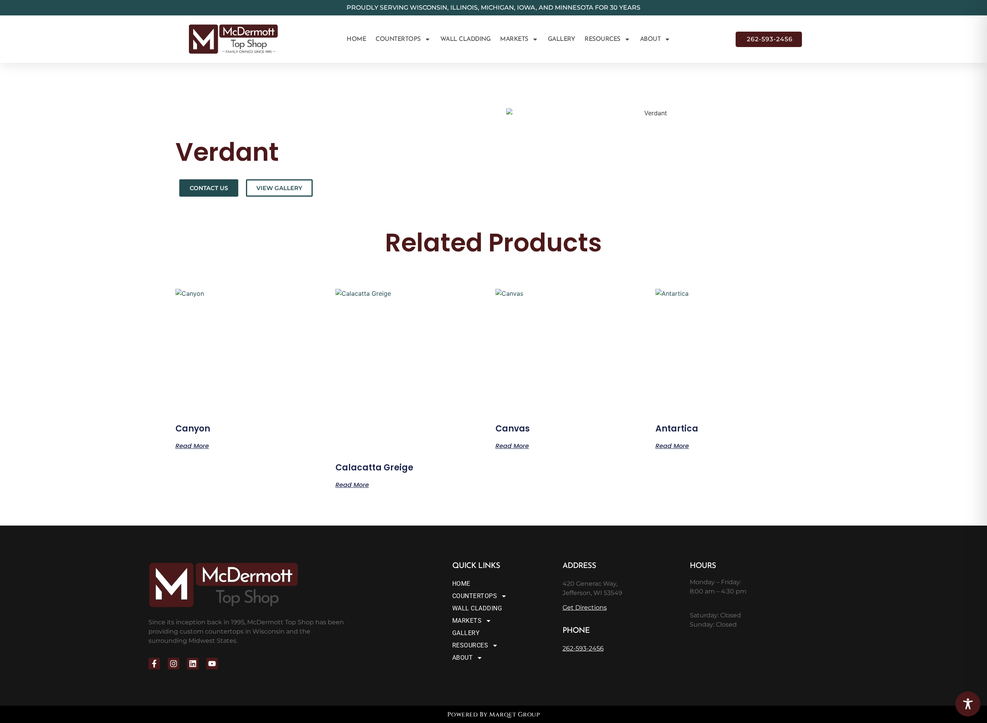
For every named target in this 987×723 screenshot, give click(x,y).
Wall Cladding (465, 39)
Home (356, 39)
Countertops (398, 39)
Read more (192, 445)
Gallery (561, 39)
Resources (602, 39)
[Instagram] (173, 663)
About (650, 39)
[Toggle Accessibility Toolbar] (968, 704)
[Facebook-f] (154, 663)
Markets (514, 39)
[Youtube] (212, 663)
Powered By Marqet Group (493, 714)
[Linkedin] (193, 663)
